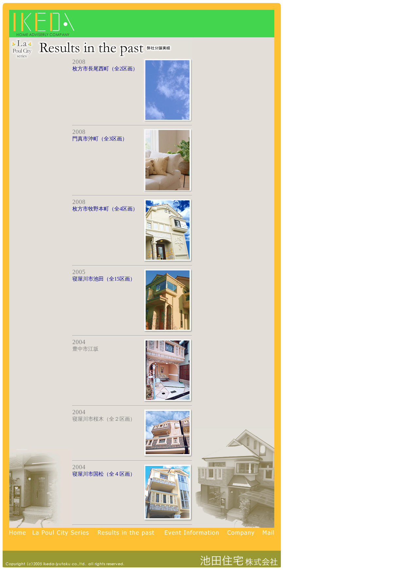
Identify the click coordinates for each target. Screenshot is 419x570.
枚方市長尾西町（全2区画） (105, 68)
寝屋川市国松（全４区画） (103, 474)
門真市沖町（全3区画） (99, 138)
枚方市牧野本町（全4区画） (105, 208)
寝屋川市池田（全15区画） (103, 279)
